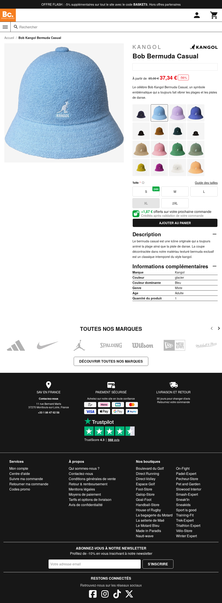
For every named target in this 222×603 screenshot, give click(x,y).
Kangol (147, 46)
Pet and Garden (188, 483)
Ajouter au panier (175, 223)
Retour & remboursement (88, 483)
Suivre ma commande (26, 478)
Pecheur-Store (187, 478)
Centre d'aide (19, 473)
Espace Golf (145, 483)
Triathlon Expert (188, 525)
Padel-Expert (186, 473)
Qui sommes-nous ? (84, 468)
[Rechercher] (15, 27)
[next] (219, 329)
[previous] (212, 329)
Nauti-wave (144, 535)
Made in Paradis (148, 530)
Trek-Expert (185, 520)
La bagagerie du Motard (154, 515)
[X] (129, 595)
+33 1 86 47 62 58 (48, 412)
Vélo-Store (184, 530)
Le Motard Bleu (147, 525)
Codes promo (19, 489)
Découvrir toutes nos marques (111, 361)
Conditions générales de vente (92, 478)
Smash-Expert (187, 494)
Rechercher (28, 26)
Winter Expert (186, 535)
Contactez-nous (48, 398)
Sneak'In (182, 499)
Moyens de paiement (85, 494)
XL (146, 203)
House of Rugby (148, 509)
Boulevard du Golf (150, 468)
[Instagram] (105, 595)
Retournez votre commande (173, 402)
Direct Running (147, 473)
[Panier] (214, 15)
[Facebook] (92, 595)
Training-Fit (185, 515)
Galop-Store (145, 494)
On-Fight (182, 468)
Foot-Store (144, 489)
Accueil (9, 37)
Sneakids (183, 504)
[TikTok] (117, 595)
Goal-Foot (143, 499)
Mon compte (18, 468)
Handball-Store (147, 504)
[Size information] (143, 182)
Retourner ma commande (28, 483)
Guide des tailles (206, 182)
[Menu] (5, 27)
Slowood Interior (188, 489)
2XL (175, 203)
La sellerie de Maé (150, 520)
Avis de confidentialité (86, 504)
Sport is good (186, 509)
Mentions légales (82, 489)
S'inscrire (158, 563)
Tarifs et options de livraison (90, 499)
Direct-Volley (145, 478)
